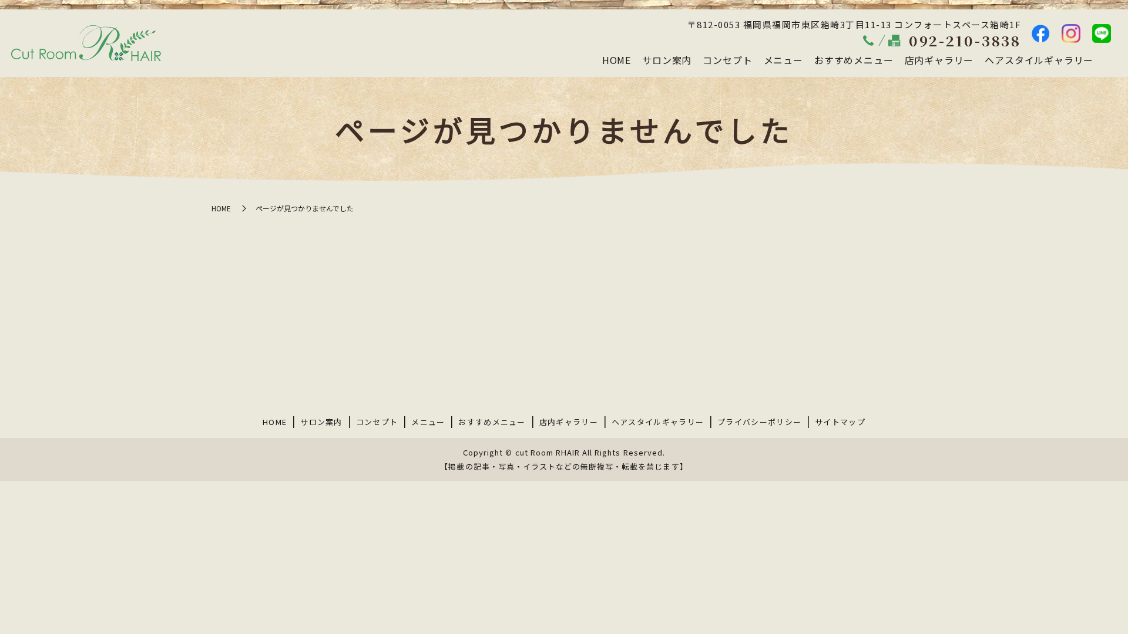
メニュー (783, 60)
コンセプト (727, 60)
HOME (616, 60)
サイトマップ (840, 421)
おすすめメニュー (853, 60)
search (1108, 60)
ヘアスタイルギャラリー (1039, 60)
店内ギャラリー (939, 60)
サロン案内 (666, 60)
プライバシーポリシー (759, 421)
